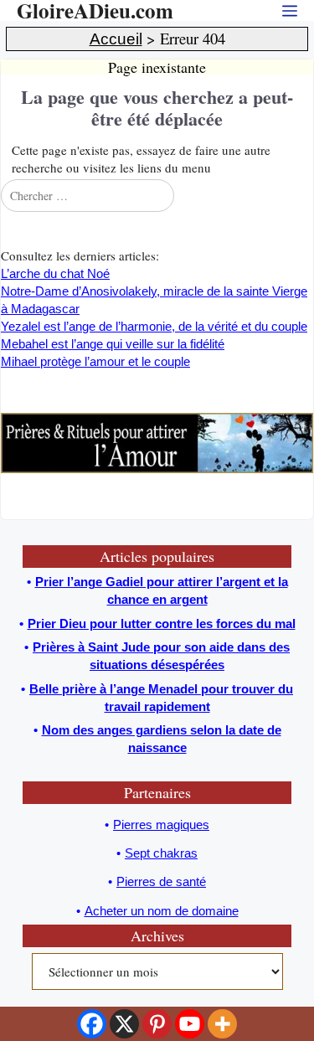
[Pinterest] (157, 1023)
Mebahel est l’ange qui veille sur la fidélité (112, 344)
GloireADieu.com (95, 10)
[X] (124, 1023)
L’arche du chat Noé (55, 273)
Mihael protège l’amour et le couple (95, 361)
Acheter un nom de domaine (162, 911)
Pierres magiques (161, 824)
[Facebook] (91, 1023)
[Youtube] (189, 1023)
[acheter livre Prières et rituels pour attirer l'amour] (157, 468)
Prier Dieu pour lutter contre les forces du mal (162, 623)
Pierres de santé (161, 881)
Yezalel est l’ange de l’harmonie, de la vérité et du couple (154, 326)
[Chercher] (299, 195)
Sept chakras (161, 853)
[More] (222, 1023)
